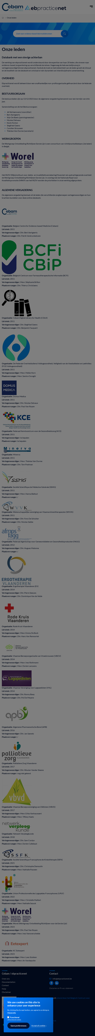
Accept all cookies (38, 1026)
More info (11, 1013)
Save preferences (18, 1026)
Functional (14, 1017)
